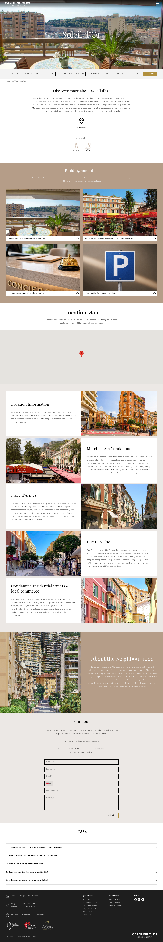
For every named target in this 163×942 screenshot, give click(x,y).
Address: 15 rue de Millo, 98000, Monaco (27, 915)
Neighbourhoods (103, 4)
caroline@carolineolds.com (84, 752)
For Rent (68, 4)
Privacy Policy (114, 899)
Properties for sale (90, 903)
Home (8, 81)
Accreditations (89, 912)
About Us (86, 899)
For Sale (56, 4)
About (131, 4)
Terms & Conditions (116, 906)
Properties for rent (90, 906)
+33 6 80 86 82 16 (28, 907)
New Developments (84, 4)
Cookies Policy (114, 903)
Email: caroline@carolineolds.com (25, 896)
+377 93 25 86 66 (28, 904)
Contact (141, 4)
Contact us (87, 915)
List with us (120, 4)
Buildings (15, 81)
